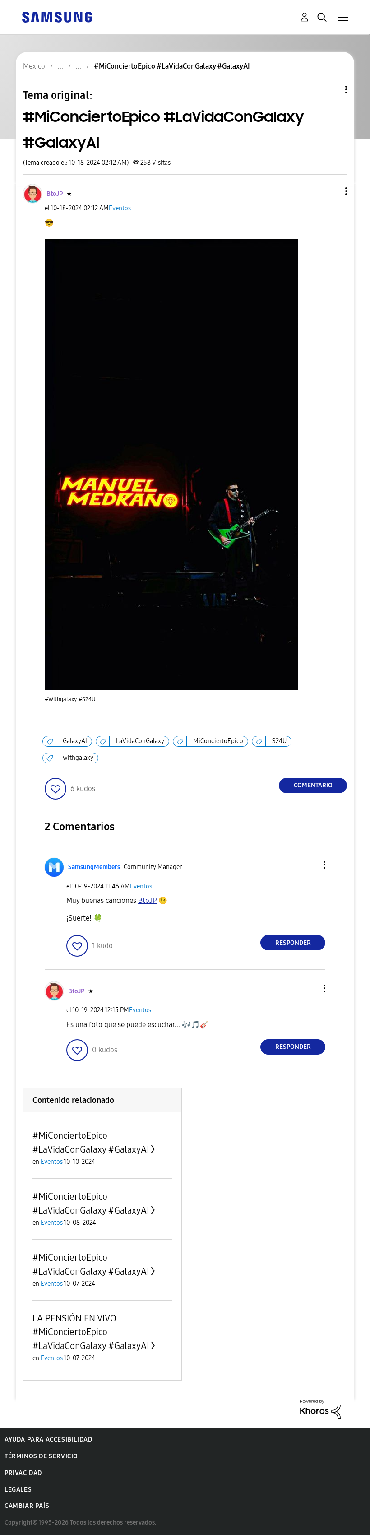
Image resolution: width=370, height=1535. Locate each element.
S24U (279, 741)
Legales (18, 1489)
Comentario (313, 785)
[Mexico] (57, 16)
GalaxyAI (75, 741)
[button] (331, 191)
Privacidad (23, 1473)
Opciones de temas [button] (330, 90)
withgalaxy (78, 758)
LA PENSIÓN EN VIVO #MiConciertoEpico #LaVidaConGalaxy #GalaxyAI (90, 1332)
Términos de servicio (41, 1456)
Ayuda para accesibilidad (48, 1439)
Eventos (120, 208)
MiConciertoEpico (218, 741)
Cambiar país (27, 1506)
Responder (293, 943)
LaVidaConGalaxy (140, 741)
